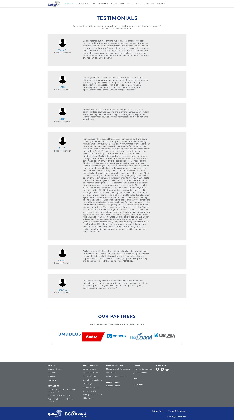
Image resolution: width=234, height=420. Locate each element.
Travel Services (83, 4)
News (129, 4)
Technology (87, 383)
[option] (70, 334)
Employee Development (142, 369)
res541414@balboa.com (62, 395)
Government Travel (90, 372)
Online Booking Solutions (92, 380)
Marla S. (62, 50)
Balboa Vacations (113, 386)
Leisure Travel (117, 4)
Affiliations (52, 376)
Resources (149, 4)
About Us (69, 4)
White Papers (88, 398)
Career (138, 4)
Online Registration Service (116, 376)
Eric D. (62, 148)
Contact (161, 4)
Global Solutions (89, 391)
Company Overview (55, 369)
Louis (62, 87)
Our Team (51, 372)
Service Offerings (89, 376)
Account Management (91, 387)
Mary (62, 118)
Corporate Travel (89, 369)
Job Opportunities (140, 372)
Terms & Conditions (177, 411)
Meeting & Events (100, 4)
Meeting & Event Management (118, 369)
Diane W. (63, 290)
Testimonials (52, 380)
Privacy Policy (158, 411)
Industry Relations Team (92, 394)
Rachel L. (63, 260)
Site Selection (111, 372)
